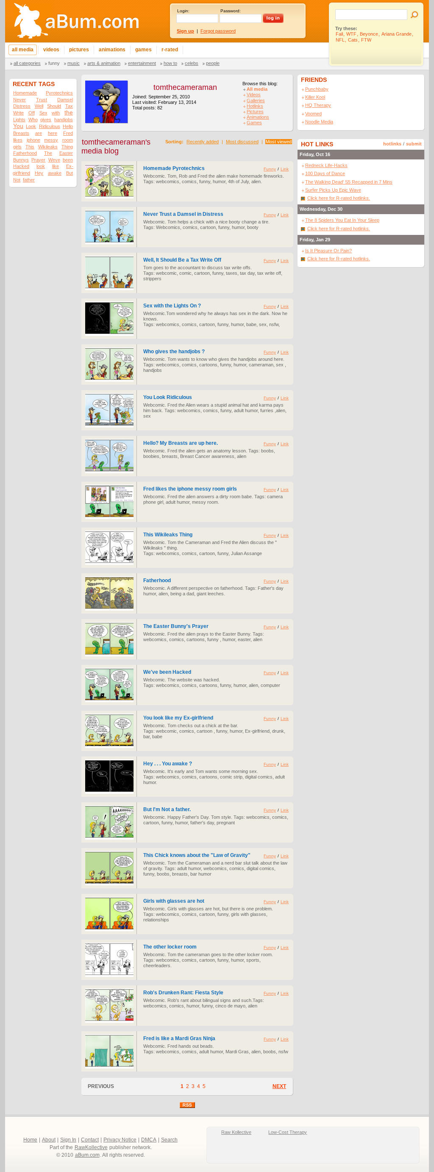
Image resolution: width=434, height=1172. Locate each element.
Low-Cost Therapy (287, 1132)
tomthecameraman (185, 87)
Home (30, 1140)
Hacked (21, 166)
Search (169, 1140)
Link (285, 169)
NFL (340, 39)
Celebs (191, 63)
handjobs (63, 119)
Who (33, 119)
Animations (258, 117)
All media (257, 89)
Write (18, 112)
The (48, 153)
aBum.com (87, 1155)
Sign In (68, 1140)
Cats (353, 39)
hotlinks (392, 143)
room (67, 139)
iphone (33, 139)
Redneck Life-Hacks (326, 165)
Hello (68, 126)
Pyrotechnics (59, 92)
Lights (19, 119)
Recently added (202, 141)
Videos (254, 94)
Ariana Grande (396, 33)
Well (39, 106)
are (38, 133)
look (40, 166)
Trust (41, 99)
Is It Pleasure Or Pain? (328, 250)
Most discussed (242, 141)
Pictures (255, 111)
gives (45, 119)
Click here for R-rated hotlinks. (338, 198)
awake (54, 173)
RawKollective (91, 1147)
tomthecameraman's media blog (115, 146)
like (55, 166)
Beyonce (369, 33)
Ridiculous (49, 126)
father (29, 179)
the (68, 112)
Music (73, 63)
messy (51, 139)
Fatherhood (25, 153)
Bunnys (21, 159)
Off (31, 112)
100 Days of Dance (325, 173)
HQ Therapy (318, 105)
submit (414, 143)
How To (170, 63)
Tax (69, 106)
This (29, 146)
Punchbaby (316, 89)
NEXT (279, 1086)
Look (31, 126)
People (213, 63)
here (52, 133)
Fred (68, 133)
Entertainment (142, 63)
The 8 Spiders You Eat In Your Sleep (342, 220)
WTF (351, 33)
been (68, 159)
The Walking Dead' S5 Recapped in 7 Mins (348, 181)
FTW (366, 39)
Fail (339, 33)
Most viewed (279, 141)
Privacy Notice (119, 1140)
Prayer (38, 159)
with (56, 112)
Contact (90, 1140)
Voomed (313, 113)
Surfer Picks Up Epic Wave (333, 190)
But (69, 173)
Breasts (21, 133)
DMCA (148, 1140)
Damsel (65, 99)
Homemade (25, 92)
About (49, 1140)
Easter (66, 153)
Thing (67, 146)
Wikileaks (48, 146)
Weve (54, 159)
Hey (39, 173)
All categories (27, 63)
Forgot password (218, 30)
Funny (54, 63)
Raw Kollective (236, 1132)
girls (17, 146)
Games (254, 122)
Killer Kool (315, 97)
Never (19, 99)
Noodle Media (319, 121)
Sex (43, 112)
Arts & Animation (103, 63)
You (18, 126)
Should (54, 106)
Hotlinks (255, 106)
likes (17, 139)
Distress (22, 106)
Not (16, 179)
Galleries (256, 100)
